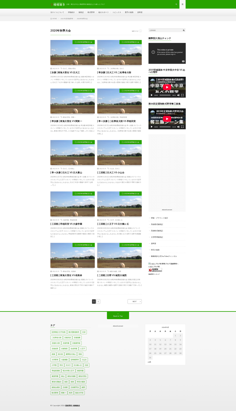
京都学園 (66, 343)
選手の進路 (129, 12)
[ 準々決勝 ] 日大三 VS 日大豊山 (66, 172)
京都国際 (77, 338)
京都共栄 (67, 338)
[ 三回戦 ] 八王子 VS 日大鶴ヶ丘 (113, 223)
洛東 (72, 382)
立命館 (65, 387)
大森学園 (66, 220)
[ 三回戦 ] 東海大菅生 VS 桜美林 (66, 275)
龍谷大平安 (79, 393)
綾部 (83, 387)
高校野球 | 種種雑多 (72, 405)
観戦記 (81, 12)
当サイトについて (57, 12)
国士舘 (60, 354)
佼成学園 (74, 349)
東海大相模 (71, 376)
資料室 (139, 12)
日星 (86, 365)
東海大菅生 (72, 68)
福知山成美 (56, 387)
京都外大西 (56, 343)
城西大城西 (113, 271)
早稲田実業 (123, 117)
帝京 (61, 365)
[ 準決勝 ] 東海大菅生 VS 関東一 (66, 121)
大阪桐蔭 (64, 360)
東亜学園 (55, 376)
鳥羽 (70, 393)
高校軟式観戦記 (157, 231)
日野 (119, 271)
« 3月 (149, 362)
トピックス (116, 12)
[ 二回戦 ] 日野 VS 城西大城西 (112, 275)
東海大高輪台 (56, 382)
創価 (53, 354)
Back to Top (118, 316)
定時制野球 (75, 360)
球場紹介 (71, 12)
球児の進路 (155, 250)
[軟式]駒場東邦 (74, 332)
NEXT (135, 301)
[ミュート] (178, 95)
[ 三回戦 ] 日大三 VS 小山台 (110, 172)
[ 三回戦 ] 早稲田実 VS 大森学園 (66, 223)
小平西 (54, 365)
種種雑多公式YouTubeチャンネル (164, 256)
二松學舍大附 (114, 68)
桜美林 (73, 271)
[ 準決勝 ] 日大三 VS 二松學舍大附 (114, 72)
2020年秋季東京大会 (84, 42)
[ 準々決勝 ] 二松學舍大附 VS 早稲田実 (116, 121)
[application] (167, 53)
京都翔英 (64, 349)
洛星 (66, 382)
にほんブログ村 (154, 266)
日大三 (65, 68)
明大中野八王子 (68, 371)
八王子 (112, 220)
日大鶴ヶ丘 (119, 220)
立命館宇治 (75, 387)
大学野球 (55, 360)
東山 (62, 376)
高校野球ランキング (154, 274)
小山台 (112, 168)
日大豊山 (71, 168)
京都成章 (55, 349)
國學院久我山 (70, 354)
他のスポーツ (103, 12)
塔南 (80, 354)
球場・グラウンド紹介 (159, 218)
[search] (184, 30)
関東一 (73, 117)
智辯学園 (80, 371)
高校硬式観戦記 (157, 224)
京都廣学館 (76, 343)
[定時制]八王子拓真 (59, 332)
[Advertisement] (167, 171)
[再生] (151, 95)
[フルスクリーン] (182, 95)
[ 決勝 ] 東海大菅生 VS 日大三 (65, 72)
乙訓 (83, 332)
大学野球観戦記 (157, 237)
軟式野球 (91, 12)
